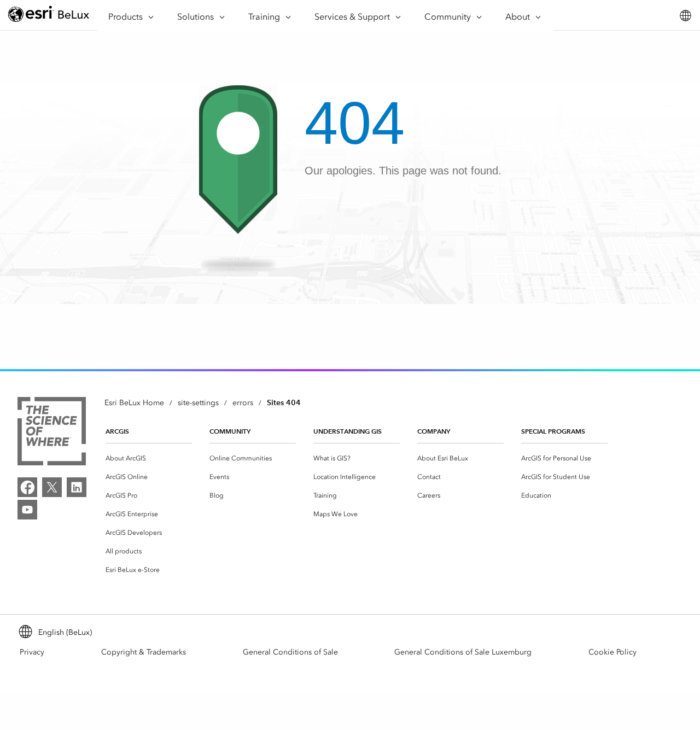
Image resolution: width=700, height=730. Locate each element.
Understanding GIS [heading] (347, 431)
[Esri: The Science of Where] (52, 433)
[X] (52, 487)
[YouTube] (27, 509)
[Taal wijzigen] (685, 16)
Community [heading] (229, 431)
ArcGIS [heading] (117, 431)
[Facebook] (27, 487)
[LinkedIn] (76, 487)
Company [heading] (433, 431)
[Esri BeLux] (49, 15)
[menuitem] (149, 458)
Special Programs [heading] (553, 431)
